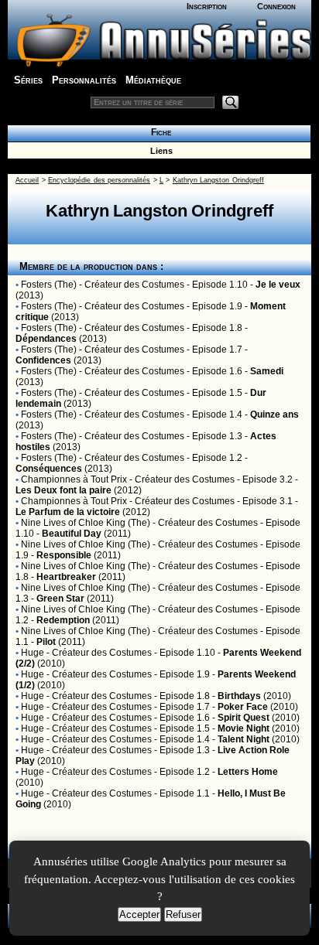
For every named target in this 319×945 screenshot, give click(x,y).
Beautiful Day (71, 533)
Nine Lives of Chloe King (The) (85, 522)
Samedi (266, 371)
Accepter (139, 914)
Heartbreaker (66, 576)
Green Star (60, 598)
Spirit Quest (243, 717)
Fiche (158, 132)
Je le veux (278, 284)
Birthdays (239, 696)
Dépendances (46, 338)
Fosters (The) (49, 284)
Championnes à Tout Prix (74, 479)
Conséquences (48, 468)
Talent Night (243, 739)
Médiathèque (153, 80)
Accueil (27, 180)
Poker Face (243, 706)
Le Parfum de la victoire (67, 512)
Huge (32, 652)
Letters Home (248, 771)
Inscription (207, 6)
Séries (28, 80)
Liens (159, 150)
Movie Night (243, 728)
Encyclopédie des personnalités (99, 180)
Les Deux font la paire (63, 490)
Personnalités (84, 80)
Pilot (46, 641)
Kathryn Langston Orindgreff (218, 180)
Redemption (63, 620)
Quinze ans (274, 414)
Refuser (183, 914)
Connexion (276, 6)
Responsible (63, 555)
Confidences (43, 360)
